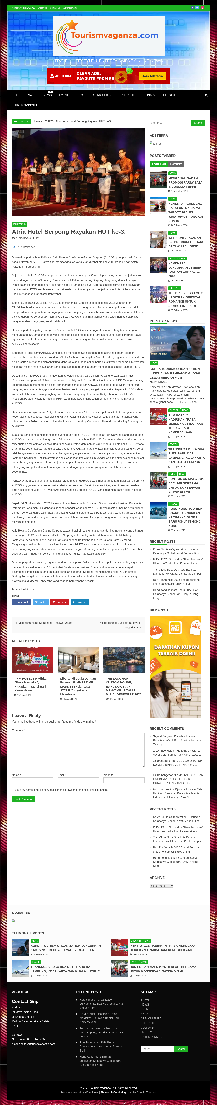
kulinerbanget (161, 775)
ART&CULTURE (103, 95)
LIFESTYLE (170, 95)
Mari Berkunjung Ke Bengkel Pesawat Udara (45, 622)
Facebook (192, 7)
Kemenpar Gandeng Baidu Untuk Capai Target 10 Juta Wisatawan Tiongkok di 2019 (186, 212)
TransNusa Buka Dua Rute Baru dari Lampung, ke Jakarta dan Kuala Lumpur (101, 1032)
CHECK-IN (127, 95)
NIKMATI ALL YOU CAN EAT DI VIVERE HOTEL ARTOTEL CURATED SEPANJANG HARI (178, 779)
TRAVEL (30, 95)
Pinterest (60, 602)
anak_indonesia (162, 750)
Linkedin (80, 602)
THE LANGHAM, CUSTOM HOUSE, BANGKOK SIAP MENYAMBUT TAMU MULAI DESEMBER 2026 (123, 686)
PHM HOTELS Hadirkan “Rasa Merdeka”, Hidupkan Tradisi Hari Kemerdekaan (185, 424)
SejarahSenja (161, 736)
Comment (18, 730)
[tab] (159, 164)
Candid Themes (146, 1092)
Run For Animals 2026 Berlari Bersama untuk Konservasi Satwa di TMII (101, 1046)
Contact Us (55, 8)
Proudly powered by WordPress (79, 1092)
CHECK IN (19, 224)
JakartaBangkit (162, 760)
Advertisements (70, 8)
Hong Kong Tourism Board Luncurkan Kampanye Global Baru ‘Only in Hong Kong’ (185, 517)
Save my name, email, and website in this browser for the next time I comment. (61, 789)
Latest (176, 164)
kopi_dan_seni (162, 789)
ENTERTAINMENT (27, 104)
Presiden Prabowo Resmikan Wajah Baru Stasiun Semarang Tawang (178, 740)
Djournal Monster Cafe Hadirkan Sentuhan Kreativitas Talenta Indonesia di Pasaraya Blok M (177, 793)
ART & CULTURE (178, 258)
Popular (159, 164)
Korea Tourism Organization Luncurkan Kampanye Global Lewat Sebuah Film (175, 373)
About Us (42, 8)
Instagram (202, 7)
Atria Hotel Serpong (25, 589)
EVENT (63, 95)
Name (16, 775)
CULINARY (149, 95)
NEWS (48, 94)
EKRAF (80, 95)
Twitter (197, 7)
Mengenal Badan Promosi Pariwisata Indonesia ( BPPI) (185, 182)
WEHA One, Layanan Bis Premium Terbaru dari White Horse (186, 242)
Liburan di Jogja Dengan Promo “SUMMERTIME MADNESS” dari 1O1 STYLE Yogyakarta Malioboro (78, 686)
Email (62, 775)
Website (108, 775)
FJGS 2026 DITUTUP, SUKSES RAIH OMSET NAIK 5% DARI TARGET (177, 764)
